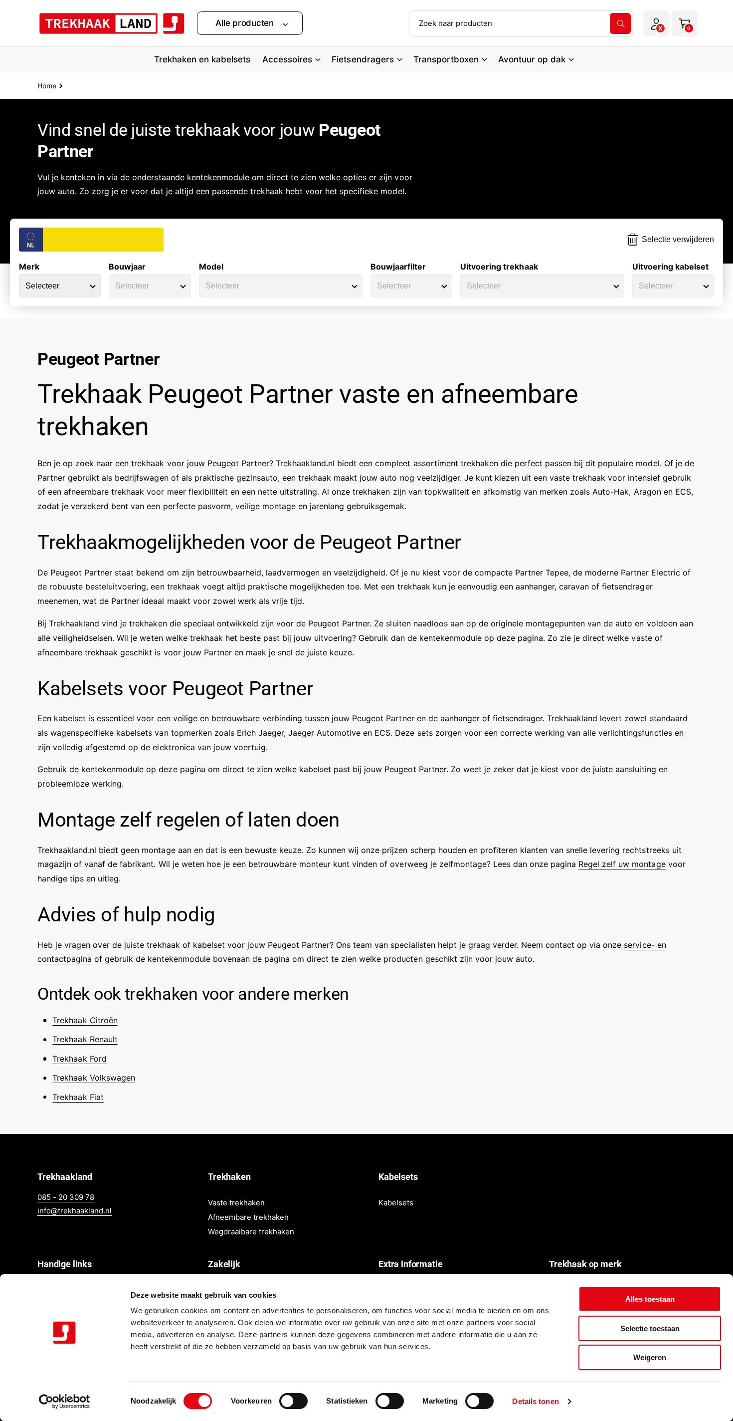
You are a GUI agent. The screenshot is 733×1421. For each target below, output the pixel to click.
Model (211, 267)
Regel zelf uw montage (621, 864)
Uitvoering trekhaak (499, 267)
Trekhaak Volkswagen (93, 1078)
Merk (29, 267)
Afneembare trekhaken (248, 1217)
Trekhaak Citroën (84, 1020)
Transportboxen (446, 59)
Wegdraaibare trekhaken (251, 1231)
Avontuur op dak (531, 59)
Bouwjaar (127, 267)
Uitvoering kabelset (670, 267)
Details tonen (535, 1401)
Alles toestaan (650, 1299)
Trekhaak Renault (84, 1039)
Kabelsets (395, 1202)
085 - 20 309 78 (65, 1197)
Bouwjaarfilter (398, 267)
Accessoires (287, 59)
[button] (250, 23)
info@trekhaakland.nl (74, 1210)
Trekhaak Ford (79, 1059)
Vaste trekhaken (236, 1202)
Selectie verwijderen (678, 239)
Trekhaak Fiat (77, 1097)
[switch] (293, 1401)
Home (46, 85)
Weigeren (649, 1357)
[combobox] (521, 23)
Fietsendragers (362, 59)
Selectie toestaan (650, 1328)
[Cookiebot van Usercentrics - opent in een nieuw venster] (64, 1401)
